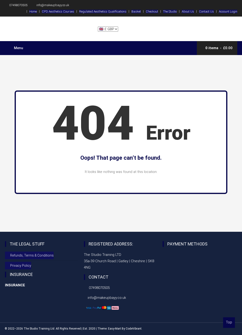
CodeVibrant (134, 328)
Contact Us (206, 11)
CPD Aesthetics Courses (58, 11)
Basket (136, 11)
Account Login (228, 11)
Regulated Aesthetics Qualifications (102, 11)
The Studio (170, 11)
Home (33, 11)
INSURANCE (15, 285)
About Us (188, 11)
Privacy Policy (20, 265)
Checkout (152, 11)
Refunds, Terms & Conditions (32, 255)
